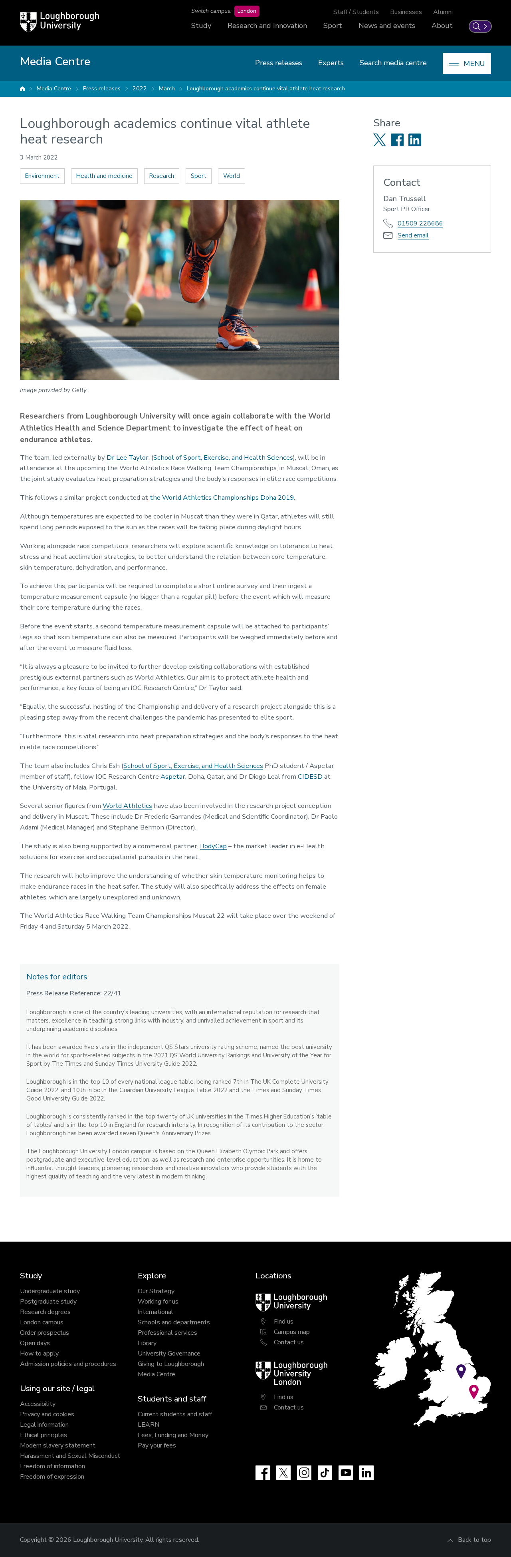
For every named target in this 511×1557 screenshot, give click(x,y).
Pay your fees (157, 1445)
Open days (35, 1343)
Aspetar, (173, 776)
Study (201, 25)
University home (22, 88)
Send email (413, 235)
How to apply (39, 1353)
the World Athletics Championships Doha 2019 (222, 497)
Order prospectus (44, 1332)
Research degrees (45, 1312)
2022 (140, 88)
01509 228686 (420, 223)
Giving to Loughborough (171, 1364)
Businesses (406, 12)
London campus (41, 1322)
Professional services (167, 1332)
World (231, 176)
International (155, 1312)
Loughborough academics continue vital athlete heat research (266, 88)
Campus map (292, 1332)
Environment (42, 176)
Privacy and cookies (47, 1414)
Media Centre (54, 88)
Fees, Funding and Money (173, 1435)
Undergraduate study (50, 1291)
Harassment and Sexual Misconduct (70, 1455)
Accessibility (37, 1404)
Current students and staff (175, 1414)
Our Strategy (156, 1291)
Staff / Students (356, 12)
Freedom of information (52, 1466)
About (442, 25)
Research (161, 176)
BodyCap (213, 846)
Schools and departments (174, 1322)
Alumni (443, 12)
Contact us (289, 1342)
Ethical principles (43, 1435)
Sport (332, 25)
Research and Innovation (267, 25)
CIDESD (310, 776)
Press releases (278, 63)
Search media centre (393, 63)
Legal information (44, 1424)
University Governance (169, 1353)
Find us (283, 1321)
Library (147, 1343)
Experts (331, 63)
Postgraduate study (48, 1301)
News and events (386, 25)
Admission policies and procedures (68, 1364)
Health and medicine (104, 176)
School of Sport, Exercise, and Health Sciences (223, 457)
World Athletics (127, 805)
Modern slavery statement (57, 1445)
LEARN (148, 1424)
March (167, 88)
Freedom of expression (52, 1476)
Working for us (158, 1301)
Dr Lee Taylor (128, 457)
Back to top (474, 1539)
